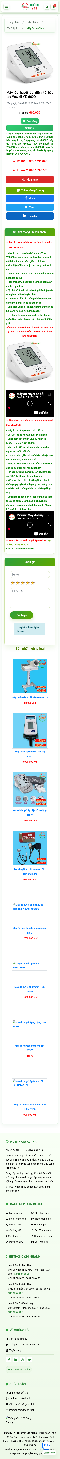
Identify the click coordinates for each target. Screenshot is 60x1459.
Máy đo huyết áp (35, 28)
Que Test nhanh (43, 1230)
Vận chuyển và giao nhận (22, 1404)
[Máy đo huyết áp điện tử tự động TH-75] (30, 789)
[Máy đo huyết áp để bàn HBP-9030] (30, 676)
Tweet (32, 207)
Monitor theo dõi (18, 1218)
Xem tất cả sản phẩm (19, 1369)
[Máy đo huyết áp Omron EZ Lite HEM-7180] (30, 1083)
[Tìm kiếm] (47, 7)
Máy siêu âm (15, 1213)
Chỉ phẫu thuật (42, 1213)
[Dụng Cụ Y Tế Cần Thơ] (30, 6)
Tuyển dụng (15, 1350)
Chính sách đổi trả (18, 1392)
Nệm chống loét (43, 1218)
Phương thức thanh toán (22, 1410)
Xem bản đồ (20, 1273)
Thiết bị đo (12, 28)
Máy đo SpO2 (16, 1241)
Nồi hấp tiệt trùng (43, 1236)
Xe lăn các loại (16, 1224)
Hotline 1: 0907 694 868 (31, 161)
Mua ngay (32, 179)
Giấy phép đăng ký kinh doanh (24, 1344)
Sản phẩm (32, 22)
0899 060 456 (33, 1278)
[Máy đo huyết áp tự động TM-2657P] (30, 1024)
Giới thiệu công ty (18, 1338)
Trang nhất (13, 22)
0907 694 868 (17, 1278)
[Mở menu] (7, 7)
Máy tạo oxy (14, 1236)
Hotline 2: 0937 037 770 (31, 170)
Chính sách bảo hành (19, 1398)
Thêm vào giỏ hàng (32, 190)
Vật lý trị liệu (41, 1241)
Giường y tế (15, 1230)
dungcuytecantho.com (24, 1449)
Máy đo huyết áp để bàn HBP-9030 (30, 697)
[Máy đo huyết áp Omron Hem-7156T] (30, 966)
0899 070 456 (33, 1297)
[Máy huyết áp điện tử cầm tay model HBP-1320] (30, 730)
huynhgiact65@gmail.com (36, 1453)
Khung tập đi (40, 1224)
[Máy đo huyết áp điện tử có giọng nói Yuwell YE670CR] (30, 907)
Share (31, 198)
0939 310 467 (33, 1316)
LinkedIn (32, 216)
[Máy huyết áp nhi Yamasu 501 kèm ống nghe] (30, 848)
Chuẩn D (30, 127)
